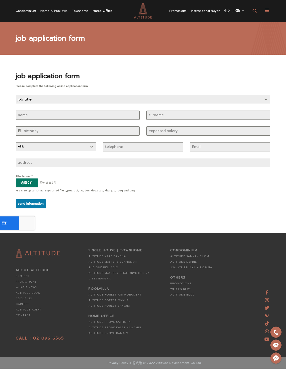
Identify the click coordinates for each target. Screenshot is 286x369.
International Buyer (205, 11)
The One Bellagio (103, 267)
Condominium (26, 11)
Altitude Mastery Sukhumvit (113, 262)
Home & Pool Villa (53, 11)
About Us (24, 298)
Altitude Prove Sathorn (109, 322)
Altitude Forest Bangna (109, 306)
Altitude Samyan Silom (189, 256)
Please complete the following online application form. (52, 86)
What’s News (26, 287)
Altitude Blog (28, 293)
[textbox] (139, 99)
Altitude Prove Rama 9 (108, 333)
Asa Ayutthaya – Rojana (191, 267)
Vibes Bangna (99, 279)
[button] (254, 11)
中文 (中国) (232, 11)
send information (31, 203)
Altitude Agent (29, 310)
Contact (23, 315)
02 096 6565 (48, 338)
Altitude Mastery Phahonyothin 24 (119, 273)
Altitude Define (183, 262)
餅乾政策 (135, 363)
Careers (22, 304)
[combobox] (143, 99)
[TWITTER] (267, 306)
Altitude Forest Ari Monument (115, 295)
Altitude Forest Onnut (108, 300)
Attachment (24, 176)
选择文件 (27, 182)
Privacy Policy (118, 363)
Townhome (80, 11)
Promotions (178, 11)
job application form (50, 38)
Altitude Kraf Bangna (107, 256)
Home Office (103, 11)
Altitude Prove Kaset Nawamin (114, 327)
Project (23, 276)
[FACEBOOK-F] (267, 291)
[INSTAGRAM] (267, 298)
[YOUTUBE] (267, 338)
